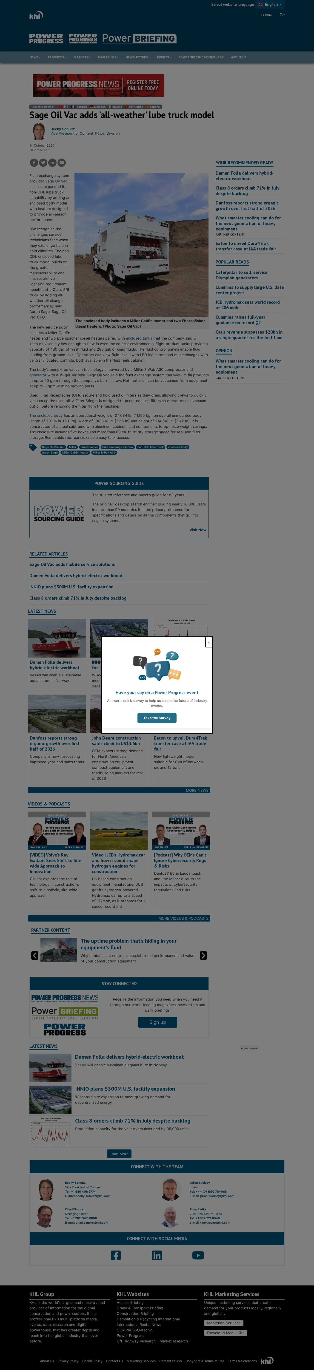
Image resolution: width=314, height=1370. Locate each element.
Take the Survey (157, 718)
